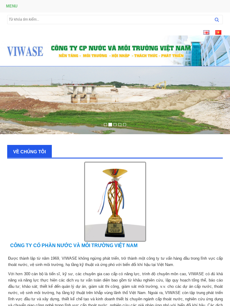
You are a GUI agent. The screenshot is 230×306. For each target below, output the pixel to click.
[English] (206, 32)
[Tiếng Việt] (218, 32)
